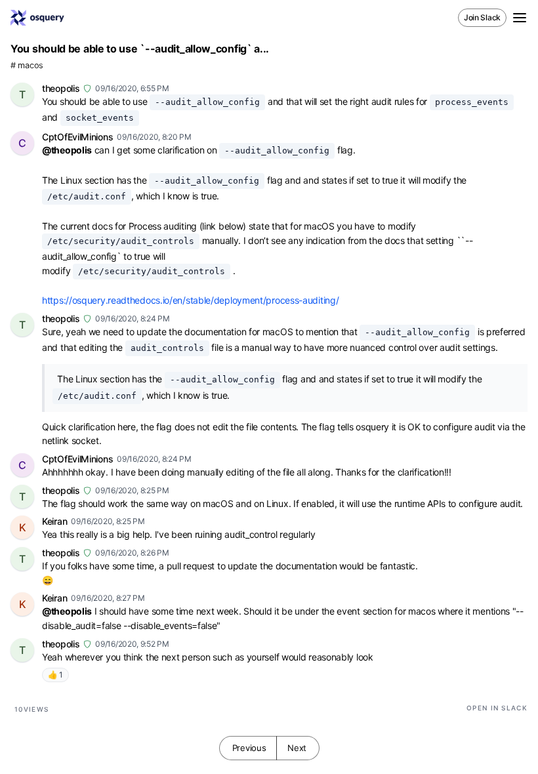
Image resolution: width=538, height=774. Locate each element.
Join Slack (482, 17)
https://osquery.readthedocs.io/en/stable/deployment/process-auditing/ (190, 300)
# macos (26, 65)
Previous (249, 748)
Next (296, 748)
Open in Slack (497, 708)
